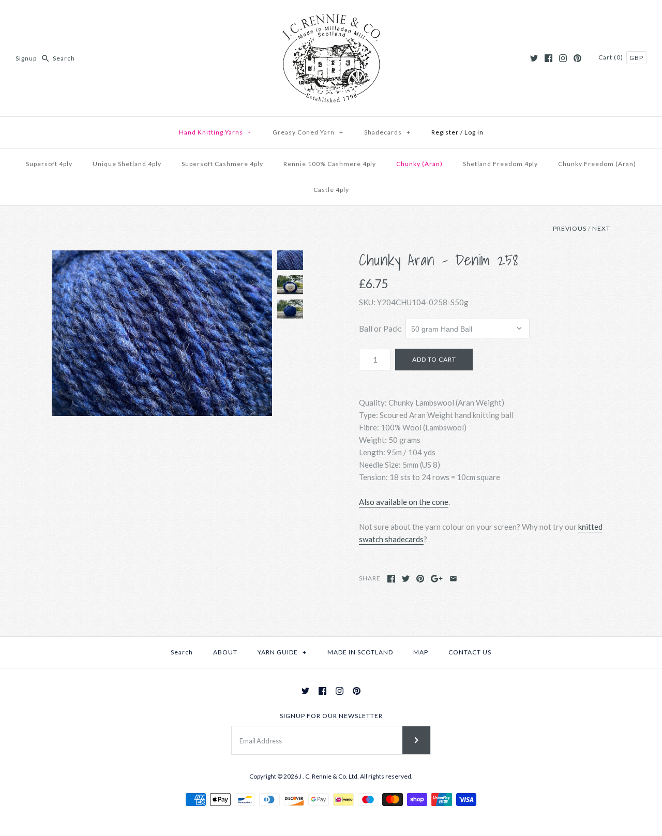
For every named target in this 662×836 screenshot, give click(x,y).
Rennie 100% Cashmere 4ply (329, 164)
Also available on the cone (403, 501)
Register (445, 132)
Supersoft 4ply (49, 164)
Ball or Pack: (380, 328)
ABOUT (225, 652)
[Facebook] (548, 58)
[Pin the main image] (420, 579)
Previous (569, 228)
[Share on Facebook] (391, 579)
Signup (26, 58)
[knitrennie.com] (331, 16)
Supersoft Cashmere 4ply (222, 164)
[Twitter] (534, 58)
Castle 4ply (331, 189)
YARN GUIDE (282, 652)
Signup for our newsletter (331, 716)
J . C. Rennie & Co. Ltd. (329, 776)
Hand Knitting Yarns (215, 132)
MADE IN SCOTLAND (360, 652)
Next (601, 228)
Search (182, 652)
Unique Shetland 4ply (127, 164)
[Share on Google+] (437, 579)
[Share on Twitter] (406, 579)
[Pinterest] (577, 58)
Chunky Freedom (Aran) (597, 164)
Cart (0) (611, 57)
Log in (474, 132)
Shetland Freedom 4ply (500, 164)
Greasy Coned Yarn (308, 132)
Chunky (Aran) (419, 164)
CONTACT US (469, 652)
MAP (420, 652)
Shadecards (387, 132)
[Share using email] (453, 579)
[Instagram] (563, 58)
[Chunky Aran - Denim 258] (162, 333)
